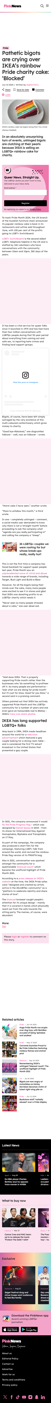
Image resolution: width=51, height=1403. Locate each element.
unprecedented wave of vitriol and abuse (24, 573)
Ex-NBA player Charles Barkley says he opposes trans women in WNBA (16, 1182)
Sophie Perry (32, 85)
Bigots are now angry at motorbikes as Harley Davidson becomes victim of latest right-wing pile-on (32, 1085)
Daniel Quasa (23, 827)
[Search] (42, 6)
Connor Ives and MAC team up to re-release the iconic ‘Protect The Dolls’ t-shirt (18, 1237)
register (25, 936)
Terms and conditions (13, 1379)
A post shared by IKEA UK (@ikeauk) (25, 411)
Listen (7, 95)
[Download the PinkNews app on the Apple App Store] (10, 1329)
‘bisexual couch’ (25, 866)
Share (7, 90)
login (14, 936)
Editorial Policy (10, 1358)
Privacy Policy (35, 209)
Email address (13, 188)
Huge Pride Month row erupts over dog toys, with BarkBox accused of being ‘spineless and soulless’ (33, 1031)
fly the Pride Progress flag (16, 824)
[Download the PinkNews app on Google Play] (29, 1329)
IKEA (4, 926)
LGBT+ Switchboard (13, 238)
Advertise (7, 1369)
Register (26, 203)
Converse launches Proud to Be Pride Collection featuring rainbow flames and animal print (33, 1049)
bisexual (11, 899)
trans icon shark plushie (22, 714)
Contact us (8, 1363)
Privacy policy (9, 1385)
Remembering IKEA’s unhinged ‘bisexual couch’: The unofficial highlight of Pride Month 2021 (34, 1067)
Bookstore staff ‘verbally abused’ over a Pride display (33, 1100)
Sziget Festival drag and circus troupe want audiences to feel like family (19, 1295)
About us (7, 1353)
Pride (5, 48)
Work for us (8, 1374)
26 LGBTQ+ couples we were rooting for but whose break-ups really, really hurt (34, 549)
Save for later (23, 90)
